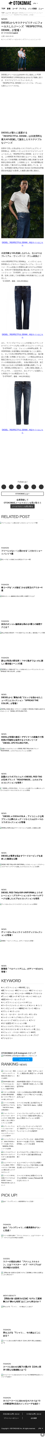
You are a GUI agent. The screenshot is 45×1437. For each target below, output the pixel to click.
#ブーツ (32, 1020)
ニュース (8, 13)
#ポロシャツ (25, 1032)
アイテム (22, 8)
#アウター (22, 996)
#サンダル (33, 1014)
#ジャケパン (6, 1035)
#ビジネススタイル (8, 1029)
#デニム (29, 1002)
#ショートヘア (7, 1020)
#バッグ (15, 1017)
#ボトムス (37, 996)
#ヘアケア (35, 1035)
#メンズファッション (9, 987)
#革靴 (28, 993)
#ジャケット (6, 1017)
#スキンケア (30, 1026)
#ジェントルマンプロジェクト (13, 1026)
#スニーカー (20, 993)
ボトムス (15, 13)
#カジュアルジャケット (21, 1035)
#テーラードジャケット (10, 1005)
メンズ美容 (32, 8)
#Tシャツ (5, 996)
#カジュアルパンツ (26, 1017)
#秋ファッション (21, 990)
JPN (34, 3)
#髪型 (3, 999)
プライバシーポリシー (11, 1418)
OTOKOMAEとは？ (22, 494)
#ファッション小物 (19, 1023)
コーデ (15, 8)
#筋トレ (37, 1008)
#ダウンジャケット (20, 1020)
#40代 (33, 1032)
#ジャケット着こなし (32, 1029)
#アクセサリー (7, 1038)
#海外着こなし (24, 987)
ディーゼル (14, 39)
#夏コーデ (13, 996)
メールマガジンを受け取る (22, 506)
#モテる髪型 (6, 1023)
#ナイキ (20, 1029)
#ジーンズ (24, 1005)
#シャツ (29, 996)
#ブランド (5, 1011)
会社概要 (34, 1418)
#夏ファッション (7, 990)
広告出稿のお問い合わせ (11, 1414)
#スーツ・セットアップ (15, 999)
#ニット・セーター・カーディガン (14, 1014)
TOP (3, 8)
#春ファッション (35, 990)
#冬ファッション (7, 993)
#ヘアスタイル (36, 993)
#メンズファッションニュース (13, 1002)
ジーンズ (5, 39)
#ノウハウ (30, 1008)
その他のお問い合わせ (33, 1414)
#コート (32, 1005)
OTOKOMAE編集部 (11, 33)
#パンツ (39, 1005)
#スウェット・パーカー (10, 1032)
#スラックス (15, 1011)
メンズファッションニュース (30, 39)
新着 (8, 8)
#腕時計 (22, 1008)
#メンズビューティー (9, 1008)
